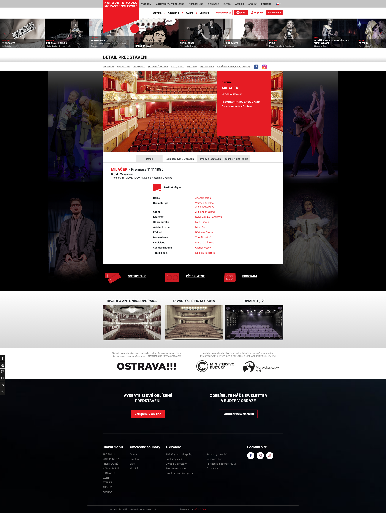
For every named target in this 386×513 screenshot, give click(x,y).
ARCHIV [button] (252, 4)
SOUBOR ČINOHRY (158, 66)
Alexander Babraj (205, 211)
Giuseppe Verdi (186, 46)
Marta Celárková (204, 242)
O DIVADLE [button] (213, 4)
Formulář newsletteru (238, 414)
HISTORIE (192, 66)
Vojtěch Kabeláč (204, 202)
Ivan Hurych (202, 221)
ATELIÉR (107, 482)
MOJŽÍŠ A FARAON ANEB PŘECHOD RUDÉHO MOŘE (287, 41)
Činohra (134, 459)
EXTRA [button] (227, 4)
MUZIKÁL (205, 13)
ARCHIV (107, 487)
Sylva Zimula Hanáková (208, 216)
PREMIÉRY (139, 66)
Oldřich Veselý (203, 247)
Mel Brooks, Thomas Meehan (147, 46)
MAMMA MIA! (53, 40)
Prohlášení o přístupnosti (180, 473)
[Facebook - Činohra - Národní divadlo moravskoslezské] (256, 67)
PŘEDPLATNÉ (195, 276)
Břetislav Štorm (204, 232)
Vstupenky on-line (147, 414)
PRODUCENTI (142, 43)
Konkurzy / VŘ (174, 459)
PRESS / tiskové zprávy (179, 454)
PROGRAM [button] (146, 4)
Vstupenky (274, 12)
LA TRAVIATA (186, 43)
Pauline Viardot (320, 46)
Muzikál (134, 468)
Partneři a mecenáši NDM (221, 463)
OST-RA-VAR (207, 66)
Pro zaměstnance (176, 468)
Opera (133, 454)
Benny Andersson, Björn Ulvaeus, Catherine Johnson (64, 44)
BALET (189, 13)
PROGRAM (108, 66)
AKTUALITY (177, 66)
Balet (133, 463)
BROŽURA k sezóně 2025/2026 (233, 66)
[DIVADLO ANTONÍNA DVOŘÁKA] (132, 322)
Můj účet (258, 12)
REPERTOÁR (123, 66)
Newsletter (222, 12)
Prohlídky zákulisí (216, 454)
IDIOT (227, 43)
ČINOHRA (173, 13)
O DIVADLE (109, 473)
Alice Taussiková (204, 206)
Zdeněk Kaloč (203, 197)
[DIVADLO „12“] (254, 322)
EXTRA (106, 477)
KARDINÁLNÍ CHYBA (12, 43)
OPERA (157, 13)
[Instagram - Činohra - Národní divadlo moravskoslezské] (264, 67)
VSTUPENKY (137, 276)
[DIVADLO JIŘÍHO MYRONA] (194, 322)
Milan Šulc (201, 227)
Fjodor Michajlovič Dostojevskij (237, 46)
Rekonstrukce (214, 459)
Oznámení (212, 468)
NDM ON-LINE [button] (196, 4)
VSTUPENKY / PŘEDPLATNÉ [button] (170, 4)
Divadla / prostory (176, 463)
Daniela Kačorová (205, 252)
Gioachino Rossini (276, 46)
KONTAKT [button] (266, 4)
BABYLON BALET (99, 46)
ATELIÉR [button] (239, 4)
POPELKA (319, 43)
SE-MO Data (200, 509)
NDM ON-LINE (111, 468)
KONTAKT (108, 491)
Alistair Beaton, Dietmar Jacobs (14, 46)
